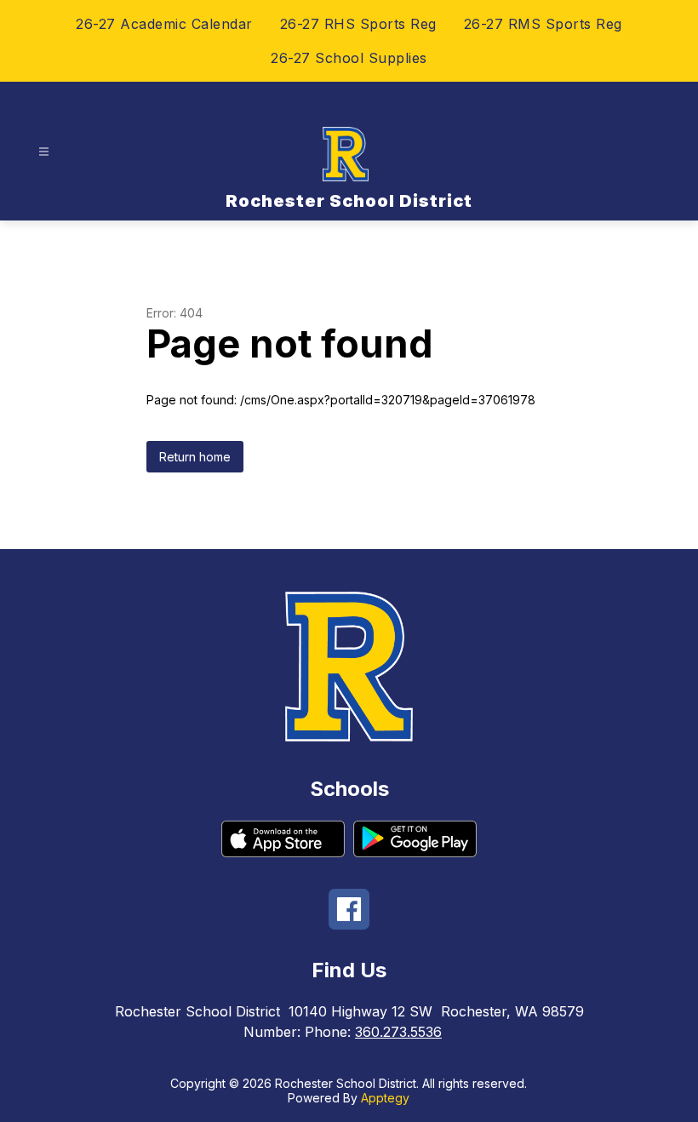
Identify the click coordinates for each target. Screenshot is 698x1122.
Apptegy (385, 1098)
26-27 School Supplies (349, 57)
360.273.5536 (398, 1031)
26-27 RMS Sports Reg (543, 23)
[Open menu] (44, 152)
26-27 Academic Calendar (164, 23)
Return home (195, 456)
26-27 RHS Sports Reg (358, 23)
